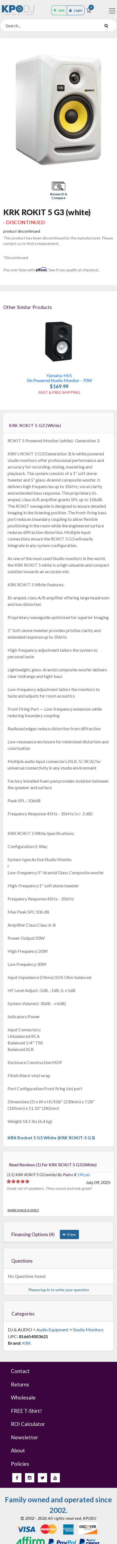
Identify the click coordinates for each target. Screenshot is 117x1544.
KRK (26, 1342)
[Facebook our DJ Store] (16, 1477)
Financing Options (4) (33, 1234)
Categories (23, 1314)
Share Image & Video (23, 1210)
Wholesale (23, 1397)
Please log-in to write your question (58, 1289)
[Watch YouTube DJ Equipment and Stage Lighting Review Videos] (55, 1477)
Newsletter (24, 1437)
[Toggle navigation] (112, 11)
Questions (22, 1261)
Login (78, 10)
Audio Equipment (52, 1329)
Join (61, 10)
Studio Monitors (88, 1329)
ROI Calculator (28, 1424)
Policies (20, 1464)
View (71, 1234)
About (18, 1450)
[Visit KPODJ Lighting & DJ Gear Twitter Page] (42, 1477)
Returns (20, 1384)
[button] (58, 191)
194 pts (83, 1174)
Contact (20, 1371)
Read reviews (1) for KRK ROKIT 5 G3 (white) (53, 1164)
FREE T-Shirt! (26, 1411)
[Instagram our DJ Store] (29, 1477)
